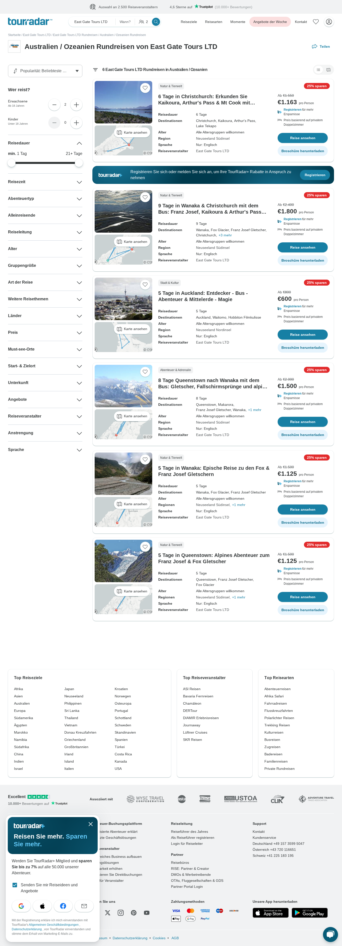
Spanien (121, 740)
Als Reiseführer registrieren (192, 838)
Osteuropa (123, 703)
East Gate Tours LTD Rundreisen (75, 35)
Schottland (123, 718)
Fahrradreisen (275, 703)
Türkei (120, 747)
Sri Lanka (71, 711)
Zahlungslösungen (104, 863)
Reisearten (213, 22)
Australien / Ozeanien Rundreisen (123, 35)
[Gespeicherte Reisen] (316, 22)
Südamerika (23, 718)
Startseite (14, 35)
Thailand (71, 718)
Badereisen (273, 754)
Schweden (123, 725)
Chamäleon (192, 703)
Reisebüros (180, 863)
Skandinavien (125, 732)
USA (118, 769)
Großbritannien (76, 747)
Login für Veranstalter (107, 881)
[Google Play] (310, 913)
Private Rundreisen (279, 769)
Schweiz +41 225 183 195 (273, 856)
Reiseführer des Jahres (189, 832)
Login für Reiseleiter (187, 844)
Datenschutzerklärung (130, 938)
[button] (303, 111)
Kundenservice (264, 838)
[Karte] (328, 70)
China (18, 754)
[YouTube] (147, 913)
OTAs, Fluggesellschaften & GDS (197, 881)
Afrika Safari (274, 696)
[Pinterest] (134, 913)
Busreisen (272, 740)
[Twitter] (108, 913)
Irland (68, 754)
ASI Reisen (192, 689)
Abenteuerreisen (277, 689)
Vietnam (70, 725)
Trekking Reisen (277, 725)
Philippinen (73, 703)
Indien (19, 761)
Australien (22, 703)
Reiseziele (189, 22)
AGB (175, 938)
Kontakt (301, 22)
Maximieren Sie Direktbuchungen (116, 875)
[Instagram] (121, 913)
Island (69, 761)
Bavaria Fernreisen (198, 696)
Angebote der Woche (270, 22)
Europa (20, 711)
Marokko (21, 732)
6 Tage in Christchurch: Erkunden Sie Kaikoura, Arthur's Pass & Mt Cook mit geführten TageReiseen (204, 103)
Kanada (121, 761)
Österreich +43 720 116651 (274, 850)
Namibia (20, 740)
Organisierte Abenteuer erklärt (113, 832)
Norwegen (123, 696)
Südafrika (21, 747)
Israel (18, 769)
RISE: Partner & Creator (190, 869)
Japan (69, 689)
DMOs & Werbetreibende (191, 875)
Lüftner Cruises (195, 732)
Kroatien (121, 689)
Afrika (18, 689)
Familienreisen (276, 761)
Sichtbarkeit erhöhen (106, 869)
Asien (18, 696)
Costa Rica (123, 754)
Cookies (159, 938)
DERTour (190, 711)
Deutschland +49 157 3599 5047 (278, 844)
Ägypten (20, 725)
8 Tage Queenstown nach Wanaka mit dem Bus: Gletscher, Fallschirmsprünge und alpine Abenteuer (213, 387)
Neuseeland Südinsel (213, 138)
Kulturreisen (273, 732)
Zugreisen (272, 747)
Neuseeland (73, 696)
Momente (237, 22)
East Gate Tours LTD (37, 35)
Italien (69, 769)
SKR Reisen (192, 740)
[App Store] (271, 913)
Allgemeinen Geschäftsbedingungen (54, 925)
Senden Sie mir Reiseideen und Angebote (49, 888)
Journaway (191, 725)
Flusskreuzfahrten (278, 711)
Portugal (121, 711)
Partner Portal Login (187, 887)
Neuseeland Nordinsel (213, 330)
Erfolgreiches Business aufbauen (116, 857)
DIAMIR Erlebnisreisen (201, 718)
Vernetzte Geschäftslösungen (113, 838)
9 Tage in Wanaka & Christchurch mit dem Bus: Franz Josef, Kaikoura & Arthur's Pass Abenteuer (209, 212)
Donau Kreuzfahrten (80, 732)
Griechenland (75, 740)
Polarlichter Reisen (279, 718)
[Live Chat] (330, 934)
